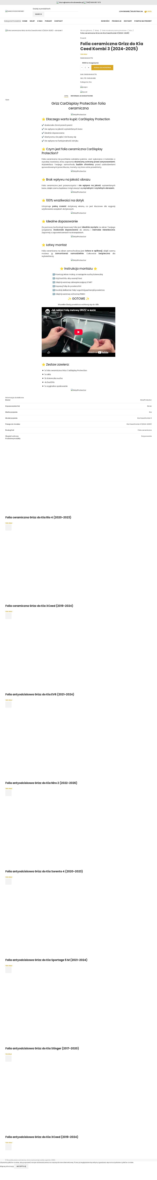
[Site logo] (14, 11)
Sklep (97, 30)
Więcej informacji (7, 1166)
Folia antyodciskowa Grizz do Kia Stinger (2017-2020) (42, 1048)
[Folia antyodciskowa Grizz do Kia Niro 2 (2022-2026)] (42, 744)
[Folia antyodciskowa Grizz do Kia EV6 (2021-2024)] (42, 656)
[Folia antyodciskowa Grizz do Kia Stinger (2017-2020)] (42, 1010)
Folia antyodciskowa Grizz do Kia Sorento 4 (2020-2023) (44, 871)
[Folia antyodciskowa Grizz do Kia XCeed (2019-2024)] (42, 1098)
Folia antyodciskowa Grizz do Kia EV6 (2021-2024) (39, 694)
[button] (8, 527)
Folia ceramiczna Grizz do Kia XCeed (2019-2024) (39, 606)
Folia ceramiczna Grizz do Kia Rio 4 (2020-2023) (38, 517)
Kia (130, 30)
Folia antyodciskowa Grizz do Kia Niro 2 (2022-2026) (41, 783)
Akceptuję (21, 1166)
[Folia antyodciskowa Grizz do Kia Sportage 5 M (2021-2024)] (42, 921)
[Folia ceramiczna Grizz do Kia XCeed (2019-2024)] (42, 567)
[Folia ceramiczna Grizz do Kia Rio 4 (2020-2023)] (42, 479)
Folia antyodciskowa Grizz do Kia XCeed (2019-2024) (41, 1137)
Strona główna (86, 30)
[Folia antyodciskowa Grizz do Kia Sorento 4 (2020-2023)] (42, 833)
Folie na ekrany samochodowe (114, 30)
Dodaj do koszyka (102, 67)
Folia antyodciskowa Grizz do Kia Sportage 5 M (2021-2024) (46, 960)
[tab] (66, 95)
